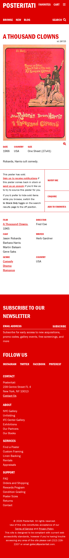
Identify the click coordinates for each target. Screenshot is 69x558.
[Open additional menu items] (64, 4)
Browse (8, 20)
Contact (7, 505)
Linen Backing (12, 456)
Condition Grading (14, 492)
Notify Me (53, 180)
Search (57, 20)
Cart (56, 4)
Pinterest (55, 364)
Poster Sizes (10, 496)
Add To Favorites (57, 206)
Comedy (8, 261)
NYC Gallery (10, 411)
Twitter (24, 364)
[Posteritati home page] (19, 5)
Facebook (39, 364)
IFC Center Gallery (14, 420)
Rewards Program (14, 487)
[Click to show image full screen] (34, 92)
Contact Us (9, 395)
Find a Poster (11, 447)
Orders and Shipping (16, 483)
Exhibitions (10, 424)
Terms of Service (24, 528)
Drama (7, 266)
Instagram (9, 364)
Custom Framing (13, 451)
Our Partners (10, 428)
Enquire (52, 196)
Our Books (9, 433)
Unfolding (9, 415)
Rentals (7, 460)
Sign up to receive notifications (20, 178)
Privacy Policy (46, 528)
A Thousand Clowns (15, 224)
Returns (8, 500)
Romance (9, 270)
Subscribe (59, 326)
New (18, 20)
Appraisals (9, 464)
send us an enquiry (13, 186)
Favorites (44, 4)
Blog (27, 20)
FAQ (5, 478)
